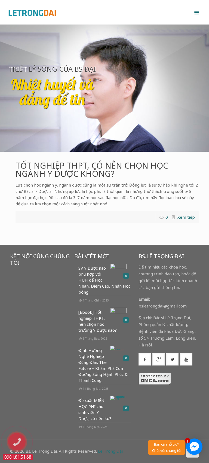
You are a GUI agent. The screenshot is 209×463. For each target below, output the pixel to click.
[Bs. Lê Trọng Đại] (32, 12)
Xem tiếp (186, 217)
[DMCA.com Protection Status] (155, 383)
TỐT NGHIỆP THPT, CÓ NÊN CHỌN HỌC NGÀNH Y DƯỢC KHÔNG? (92, 169)
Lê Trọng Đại (110, 451)
